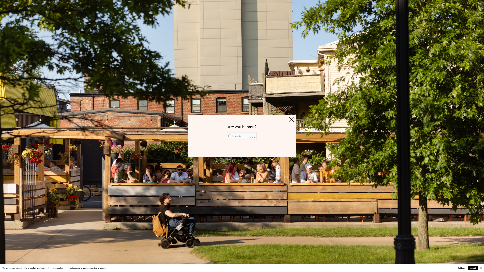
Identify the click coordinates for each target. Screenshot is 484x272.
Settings (461, 268)
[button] (291, 119)
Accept (473, 268)
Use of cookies (100, 268)
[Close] (480, 268)
